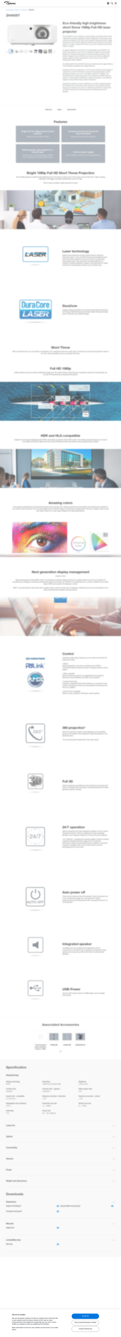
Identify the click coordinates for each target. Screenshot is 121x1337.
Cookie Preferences (85, 1329)
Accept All (85, 1316)
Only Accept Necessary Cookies (85, 1322)
